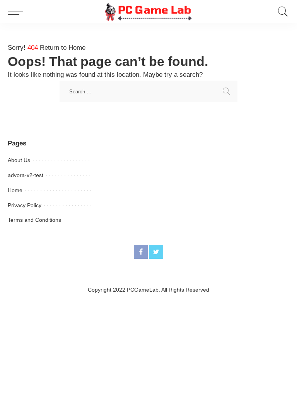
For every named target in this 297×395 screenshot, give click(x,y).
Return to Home (62, 47)
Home (15, 190)
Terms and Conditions (34, 220)
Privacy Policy (24, 205)
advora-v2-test (25, 175)
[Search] (281, 11)
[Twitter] (156, 252)
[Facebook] (141, 252)
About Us (19, 160)
